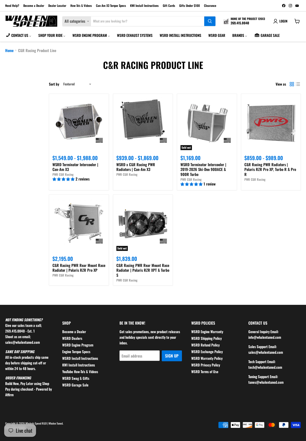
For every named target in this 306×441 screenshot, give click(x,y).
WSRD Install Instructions (80, 358)
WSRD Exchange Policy (207, 351)
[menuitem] (18, 35)
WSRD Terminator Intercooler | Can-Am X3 (75, 167)
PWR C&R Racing (62, 174)
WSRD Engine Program (77, 345)
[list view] (298, 84)
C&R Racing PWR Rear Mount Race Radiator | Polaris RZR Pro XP (78, 268)
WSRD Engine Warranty (207, 331)
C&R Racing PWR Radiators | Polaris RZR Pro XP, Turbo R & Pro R (270, 169)
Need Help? (12, 5)
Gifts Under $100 (189, 5)
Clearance (210, 5)
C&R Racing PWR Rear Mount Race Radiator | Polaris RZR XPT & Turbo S (142, 270)
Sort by (54, 84)
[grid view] (292, 84)
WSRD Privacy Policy (205, 365)
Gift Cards (169, 5)
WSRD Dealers (72, 338)
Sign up (172, 356)
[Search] (209, 21)
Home (9, 50)
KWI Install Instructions (144, 5)
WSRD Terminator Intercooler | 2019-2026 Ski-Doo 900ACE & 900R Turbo (203, 169)
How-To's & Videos (81, 5)
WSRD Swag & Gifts (75, 378)
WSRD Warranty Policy (207, 358)
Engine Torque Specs (76, 351)
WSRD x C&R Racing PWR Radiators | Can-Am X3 (135, 167)
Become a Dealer (33, 5)
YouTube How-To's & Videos (80, 371)
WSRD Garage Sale (75, 384)
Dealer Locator (57, 5)
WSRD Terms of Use (204, 371)
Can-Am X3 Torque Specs (111, 5)
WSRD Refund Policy (205, 345)
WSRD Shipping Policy (206, 338)
